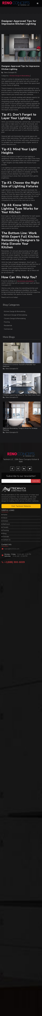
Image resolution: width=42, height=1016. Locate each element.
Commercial (8, 329)
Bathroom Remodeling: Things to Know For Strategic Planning (20, 429)
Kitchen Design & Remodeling (20, 76)
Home (4, 515)
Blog (3, 533)
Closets (4, 527)
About (4, 518)
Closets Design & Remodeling (15, 319)
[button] (38, 3)
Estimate (5, 537)
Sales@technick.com (11, 549)
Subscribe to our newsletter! (21, 476)
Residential (8, 326)
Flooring (7, 322)
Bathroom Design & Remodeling (15, 315)
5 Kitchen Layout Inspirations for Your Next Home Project (21, 395)
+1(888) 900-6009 (14, 562)
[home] (15, 3)
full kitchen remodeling (25, 281)
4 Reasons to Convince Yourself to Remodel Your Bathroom (19, 365)
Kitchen (4, 521)
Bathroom (5, 524)
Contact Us (5, 540)
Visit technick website (21, 506)
